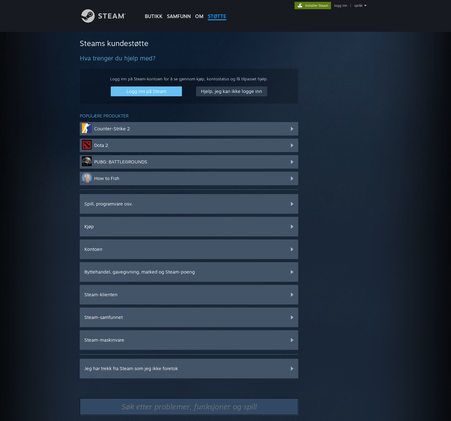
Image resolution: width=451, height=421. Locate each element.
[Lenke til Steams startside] (103, 21)
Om (199, 16)
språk (358, 5)
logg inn (340, 5)
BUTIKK (154, 16)
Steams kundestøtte (114, 43)
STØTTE (217, 16)
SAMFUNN (179, 16)
